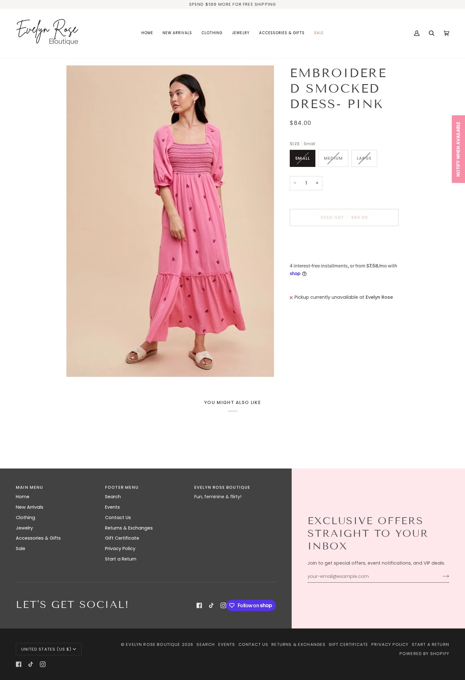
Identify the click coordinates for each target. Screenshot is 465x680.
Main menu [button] (29, 487)
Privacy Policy (120, 548)
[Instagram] (223, 605)
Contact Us (118, 517)
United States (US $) (46, 649)
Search (113, 496)
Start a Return (120, 559)
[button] (212, 33)
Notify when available (458, 148)
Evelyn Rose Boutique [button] (222, 487)
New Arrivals (29, 507)
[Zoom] (170, 221)
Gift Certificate (122, 538)
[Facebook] (199, 605)
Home (22, 496)
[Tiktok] (211, 605)
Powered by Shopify (424, 654)
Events (112, 507)
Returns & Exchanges (129, 528)
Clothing (25, 517)
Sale (20, 548)
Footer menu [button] (122, 487)
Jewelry (24, 528)
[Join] (440, 576)
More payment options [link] (316, 255)
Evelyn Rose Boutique (153, 644)
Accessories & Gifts (38, 538)
